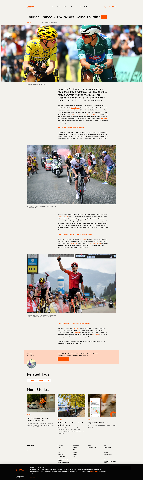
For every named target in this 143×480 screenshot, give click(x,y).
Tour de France (31, 380)
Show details (33, 477)
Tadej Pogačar (75, 108)
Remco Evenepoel (63, 217)
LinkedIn (75, 456)
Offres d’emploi (107, 447)
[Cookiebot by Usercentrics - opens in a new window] (19, 477)
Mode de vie (66, 7)
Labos (105, 459)
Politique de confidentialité (63, 462)
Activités (53, 7)
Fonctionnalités (61, 450)
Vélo (49, 380)
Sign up (114, 7)
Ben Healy (77, 332)
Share (103, 17)
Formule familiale (61, 456)
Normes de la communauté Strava (110, 462)
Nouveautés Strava (84, 7)
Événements (41, 380)
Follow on (61, 359)
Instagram (75, 452)
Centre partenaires (108, 454)
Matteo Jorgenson (95, 243)
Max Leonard (54, 22)
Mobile (59, 452)
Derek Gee (76, 328)
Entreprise (106, 452)
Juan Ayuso (103, 118)
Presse (105, 450)
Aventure (59, 7)
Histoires (75, 459)
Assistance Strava (92, 447)
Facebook (75, 447)
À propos (59, 447)
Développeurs (107, 456)
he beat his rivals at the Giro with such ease (82, 114)
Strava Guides (74, 7)
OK (120, 468)
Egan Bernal (83, 239)
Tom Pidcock (73, 243)
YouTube (75, 454)
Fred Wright (95, 335)
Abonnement (60, 454)
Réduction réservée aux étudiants (63, 459)
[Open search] (105, 7)
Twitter (74, 450)
